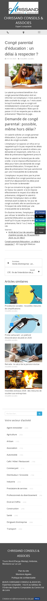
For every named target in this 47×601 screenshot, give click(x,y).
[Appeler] (8, 32)
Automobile (12, 454)
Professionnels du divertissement (22, 495)
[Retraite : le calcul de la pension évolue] (23, 353)
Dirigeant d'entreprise (17, 522)
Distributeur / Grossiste (17, 475)
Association (12, 448)
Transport (11, 529)
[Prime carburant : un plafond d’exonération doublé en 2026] (23, 323)
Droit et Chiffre (13, 502)
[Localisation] (23, 32)
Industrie (11, 481)
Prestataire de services (17, 488)
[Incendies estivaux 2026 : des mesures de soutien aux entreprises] (23, 379)
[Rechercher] (39, 413)
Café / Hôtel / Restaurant (18, 461)
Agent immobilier (14, 427)
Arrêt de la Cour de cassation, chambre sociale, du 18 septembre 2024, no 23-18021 (23, 235)
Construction (13, 508)
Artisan (10, 441)
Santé (9, 515)
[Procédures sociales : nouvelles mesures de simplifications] (23, 294)
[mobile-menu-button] (39, 32)
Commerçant (12, 468)
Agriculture (12, 434)
